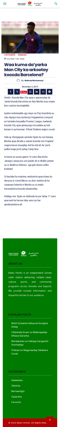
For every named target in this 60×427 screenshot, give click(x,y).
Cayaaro (9, 55)
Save (25, 92)
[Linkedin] (36, 92)
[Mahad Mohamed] (18, 80)
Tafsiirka (15, 385)
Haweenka (16, 380)
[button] (4, 4)
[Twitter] (17, 92)
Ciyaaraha (16, 396)
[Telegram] (49, 92)
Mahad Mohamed (34, 80)
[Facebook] (10, 92)
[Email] (43, 92)
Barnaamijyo (18, 391)
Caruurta (16, 402)
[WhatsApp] (30, 92)
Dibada (22, 55)
